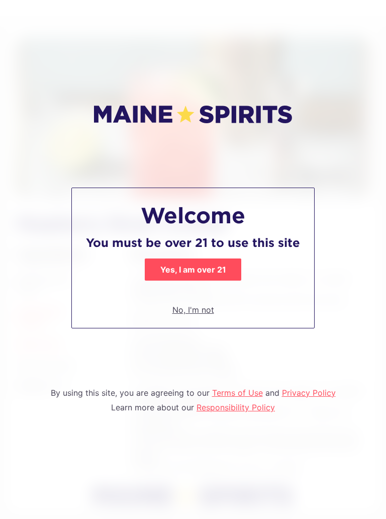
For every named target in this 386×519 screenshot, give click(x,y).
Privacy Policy (309, 393)
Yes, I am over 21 (193, 270)
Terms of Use (237, 393)
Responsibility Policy (236, 407)
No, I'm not (193, 310)
